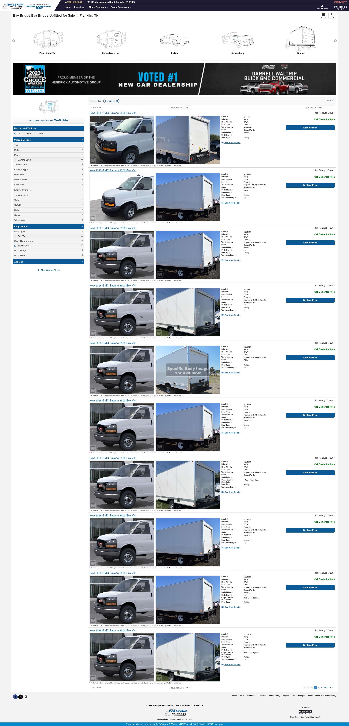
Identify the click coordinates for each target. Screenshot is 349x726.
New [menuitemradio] (28, 133)
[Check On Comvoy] (26, 696)
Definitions (251, 695)
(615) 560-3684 (74, 2)
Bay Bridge (110, 100)
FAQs (242, 695)
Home (68, 7)
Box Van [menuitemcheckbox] (21, 236)
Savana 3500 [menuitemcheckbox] (24, 159)
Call (332, 17)
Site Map (262, 695)
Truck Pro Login (298, 695)
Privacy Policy (274, 695)
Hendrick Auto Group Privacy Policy (322, 695)
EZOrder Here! (215, 724)
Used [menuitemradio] (40, 133)
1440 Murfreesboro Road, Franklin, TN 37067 (112, 2)
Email (323, 17)
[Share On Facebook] (15, 696)
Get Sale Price (310, 127)
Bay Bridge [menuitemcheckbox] (23, 245)
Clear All (330, 101)
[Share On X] (20, 696)
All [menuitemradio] (18, 133)
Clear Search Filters (50, 270)
